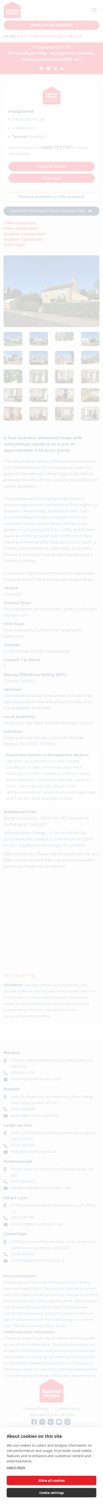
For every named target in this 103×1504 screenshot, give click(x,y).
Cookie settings (51, 1493)
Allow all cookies (51, 1480)
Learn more (16, 1467)
